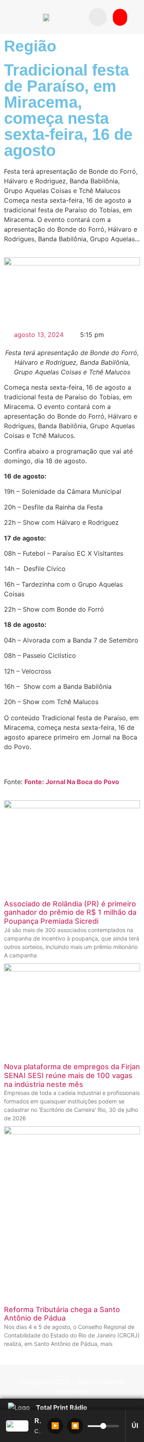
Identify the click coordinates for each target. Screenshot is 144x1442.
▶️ (55, 1425)
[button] (98, 17)
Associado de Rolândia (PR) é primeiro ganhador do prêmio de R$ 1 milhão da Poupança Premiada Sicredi (70, 912)
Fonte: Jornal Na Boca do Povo (71, 782)
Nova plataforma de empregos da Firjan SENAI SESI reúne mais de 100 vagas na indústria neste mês (72, 1075)
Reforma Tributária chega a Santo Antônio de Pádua (62, 1314)
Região (30, 46)
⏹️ (75, 1425)
